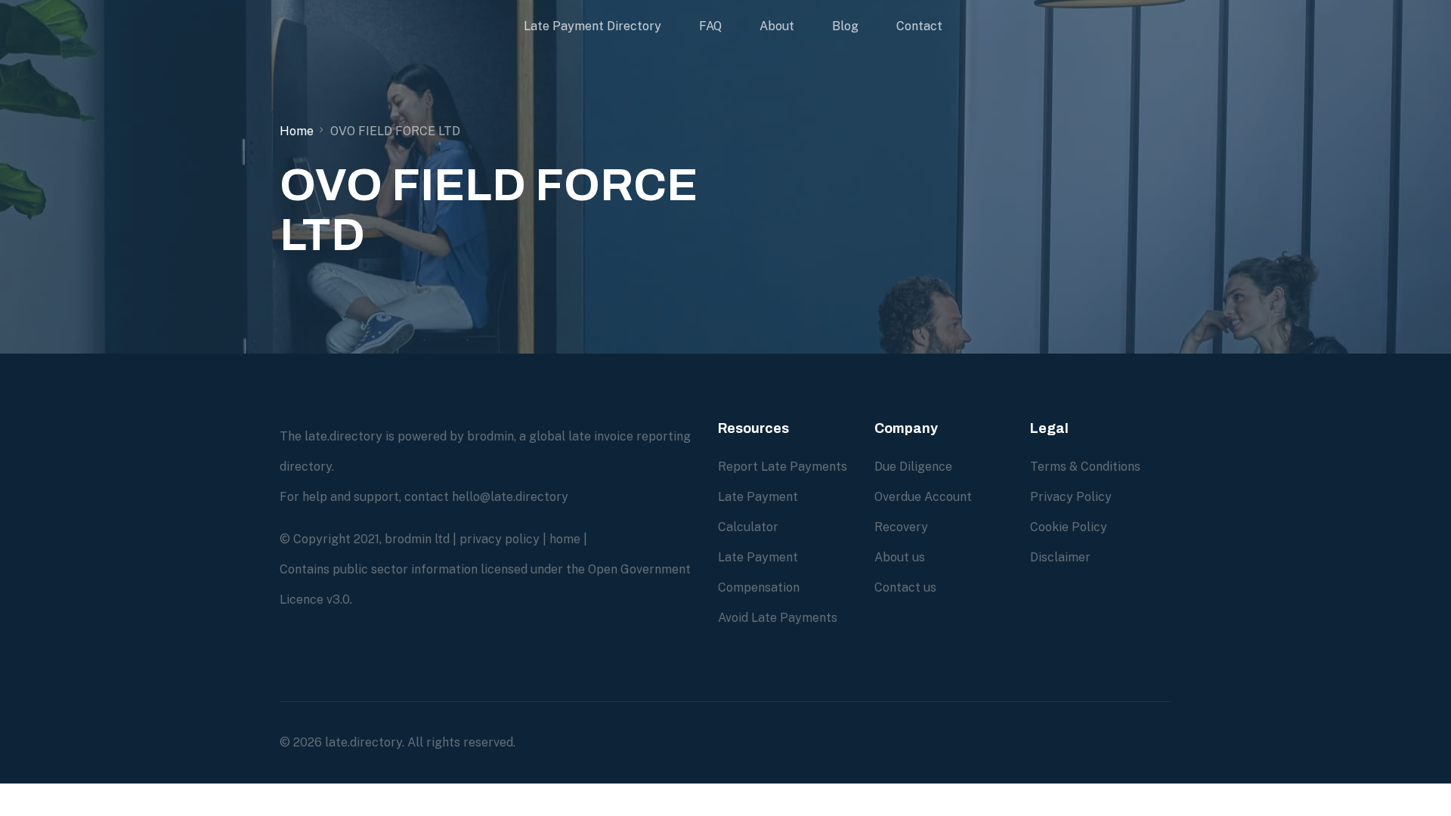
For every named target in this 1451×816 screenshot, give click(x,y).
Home (297, 131)
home (564, 539)
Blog (845, 26)
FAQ (710, 26)
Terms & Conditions (1085, 466)
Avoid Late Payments (777, 617)
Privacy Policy (1071, 497)
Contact (919, 26)
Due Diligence (913, 466)
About (777, 26)
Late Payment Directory (592, 26)
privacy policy (499, 539)
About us (899, 557)
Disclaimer (1060, 557)
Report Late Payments (782, 466)
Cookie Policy (1068, 527)
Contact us (905, 587)
